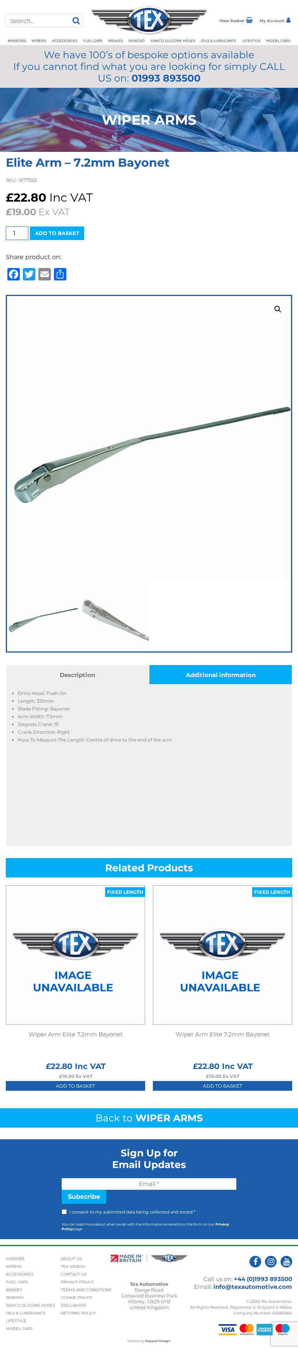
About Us (71, 1258)
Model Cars (278, 40)
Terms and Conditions (86, 1289)
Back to (149, 1118)
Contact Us (74, 1274)
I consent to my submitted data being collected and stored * (132, 1212)
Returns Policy (78, 1313)
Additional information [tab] (221, 675)
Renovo (136, 40)
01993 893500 (166, 78)
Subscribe (84, 1196)
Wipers (38, 40)
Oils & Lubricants (218, 40)
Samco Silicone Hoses (173, 40)
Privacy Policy (77, 1282)
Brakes (115, 40)
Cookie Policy (76, 1297)
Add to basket (57, 233)
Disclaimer (73, 1305)
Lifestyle (251, 40)
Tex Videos (73, 1266)
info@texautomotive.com (252, 1286)
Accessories (65, 40)
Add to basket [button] (75, 1086)
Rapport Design (158, 1341)
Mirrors (17, 40)
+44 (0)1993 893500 (263, 1279)
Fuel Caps (92, 40)
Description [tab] (77, 675)
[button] (278, 309)
